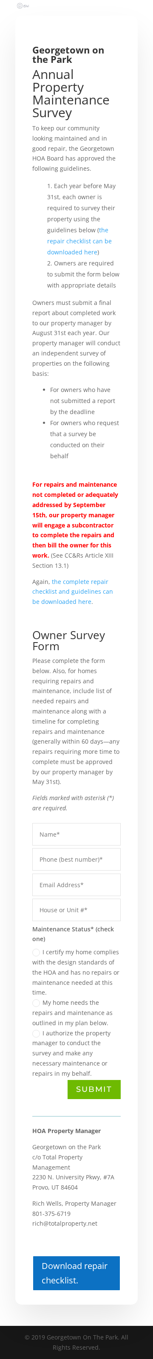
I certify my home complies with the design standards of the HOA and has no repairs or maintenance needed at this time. (75, 972)
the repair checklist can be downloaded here (79, 241)
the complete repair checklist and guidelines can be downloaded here (72, 592)
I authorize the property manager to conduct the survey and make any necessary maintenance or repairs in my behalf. (71, 1053)
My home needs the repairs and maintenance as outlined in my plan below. (72, 1012)
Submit (94, 1089)
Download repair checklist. (75, 1273)
